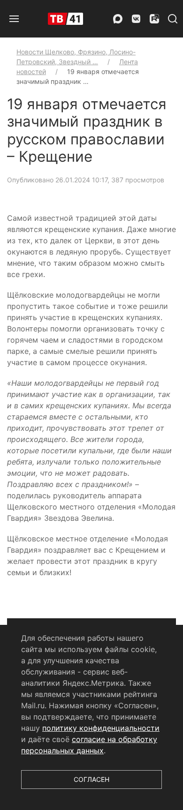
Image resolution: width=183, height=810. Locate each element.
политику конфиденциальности (101, 728)
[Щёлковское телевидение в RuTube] (154, 19)
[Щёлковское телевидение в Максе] (117, 19)
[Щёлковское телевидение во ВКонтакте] (136, 19)
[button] (14, 19)
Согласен (91, 779)
